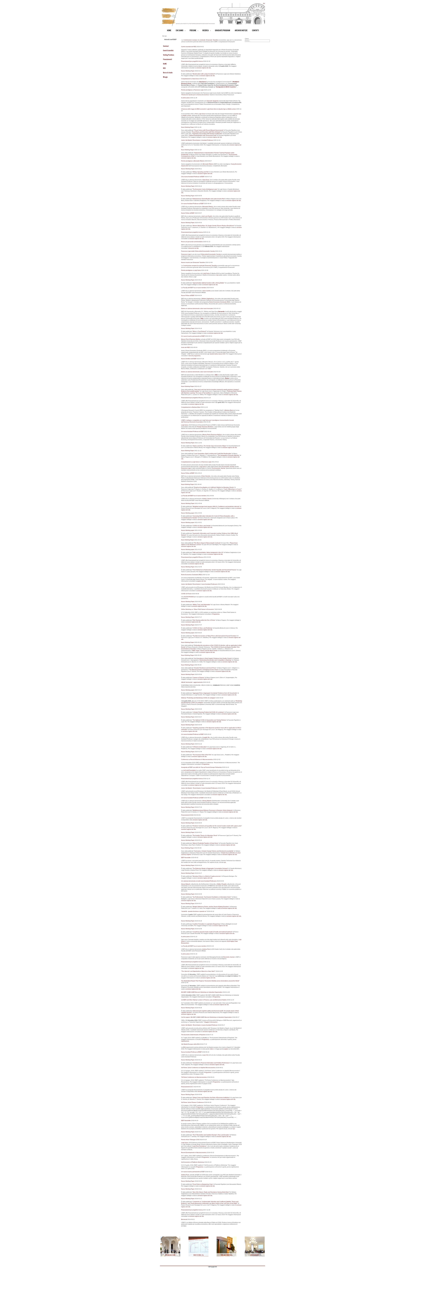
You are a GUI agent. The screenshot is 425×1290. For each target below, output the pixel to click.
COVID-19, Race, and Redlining (202, 628)
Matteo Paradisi (222, 884)
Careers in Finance (198, 677)
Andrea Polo (206, 949)
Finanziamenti (167, 59)
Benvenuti (184, 1219)
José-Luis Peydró (207, 216)
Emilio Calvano (207, 498)
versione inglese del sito (203, 68)
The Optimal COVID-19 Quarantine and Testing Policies (209, 720)
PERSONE (193, 30)
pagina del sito (201, 581)
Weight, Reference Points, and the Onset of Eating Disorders (211, 906)
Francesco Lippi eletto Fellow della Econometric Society (198, 251)
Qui (217, 275)
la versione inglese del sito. (221, 1004)
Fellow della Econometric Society (211, 254)
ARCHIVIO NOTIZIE (241, 30)
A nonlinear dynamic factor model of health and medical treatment (212, 932)
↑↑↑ (260, 1270)
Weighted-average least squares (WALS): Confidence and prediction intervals (216, 506)
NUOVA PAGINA (189, 597)
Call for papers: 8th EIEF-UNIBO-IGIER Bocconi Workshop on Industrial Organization (206, 1017)
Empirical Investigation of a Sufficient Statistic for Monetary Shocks (214, 487)
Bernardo (221, 311)
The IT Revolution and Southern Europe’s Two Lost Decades (211, 1135)
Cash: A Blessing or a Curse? (232, 489)
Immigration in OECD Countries (226, 87)
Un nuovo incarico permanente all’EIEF (193, 336)
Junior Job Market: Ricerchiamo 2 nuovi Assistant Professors (199, 584)
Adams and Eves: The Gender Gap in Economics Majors (209, 446)
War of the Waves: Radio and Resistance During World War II (211, 1192)
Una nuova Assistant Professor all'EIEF (192, 176)
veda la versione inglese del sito (227, 908)
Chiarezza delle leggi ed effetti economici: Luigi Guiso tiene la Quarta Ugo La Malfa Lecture (208, 109)
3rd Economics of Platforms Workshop (192, 1162)
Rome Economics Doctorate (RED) (219, 302)
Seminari (166, 46)
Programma (215, 614)
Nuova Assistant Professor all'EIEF (191, 1052)
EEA (184, 1047)
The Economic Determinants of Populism (193, 1034)
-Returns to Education (200, 747)
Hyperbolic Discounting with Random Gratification (207, 133)
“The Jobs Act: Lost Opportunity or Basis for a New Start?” (198, 971)
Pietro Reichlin (206, 476)
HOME (169, 30)
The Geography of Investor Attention (228, 455)
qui (225, 862)
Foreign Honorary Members (205, 427)
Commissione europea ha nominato (195, 40)
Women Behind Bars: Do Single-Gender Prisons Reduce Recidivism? (213, 225)
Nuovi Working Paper (187, 127)
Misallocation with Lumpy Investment (204, 74)
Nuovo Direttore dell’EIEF (189, 358)
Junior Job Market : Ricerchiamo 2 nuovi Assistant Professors (199, 788)
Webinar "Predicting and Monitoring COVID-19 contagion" (198, 698)
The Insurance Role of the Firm (202, 755)
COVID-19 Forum (186, 593)
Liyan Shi (205, 1055)
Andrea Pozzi (185, 1175)
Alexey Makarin (207, 800)
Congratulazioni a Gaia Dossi (190, 79)
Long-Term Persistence (199, 1146)
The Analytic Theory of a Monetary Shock (205, 835)
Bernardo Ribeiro (208, 164)
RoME (165, 64)
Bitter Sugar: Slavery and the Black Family (204, 650)
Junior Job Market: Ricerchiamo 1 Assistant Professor (197, 140)
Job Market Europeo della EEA (190, 1044)
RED (164, 68)
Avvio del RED (185, 347)
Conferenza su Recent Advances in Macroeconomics (197, 759)
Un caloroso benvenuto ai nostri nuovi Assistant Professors (198, 881)
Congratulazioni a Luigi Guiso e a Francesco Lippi (196, 462)
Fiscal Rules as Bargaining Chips (203, 1184)
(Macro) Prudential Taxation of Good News (205, 843)
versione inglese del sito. (196, 1216)
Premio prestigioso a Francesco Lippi (192, 90)
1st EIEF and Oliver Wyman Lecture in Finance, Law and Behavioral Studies (204, 1000)
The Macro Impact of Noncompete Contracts (207, 543)
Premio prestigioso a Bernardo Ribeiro (192, 161)
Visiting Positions (168, 55)
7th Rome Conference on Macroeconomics (194, 1077)
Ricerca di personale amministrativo (192, 241)
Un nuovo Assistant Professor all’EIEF (192, 203)
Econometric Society (228, 466)
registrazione (185, 1041)
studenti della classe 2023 (217, 354)
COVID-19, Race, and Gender (202, 525)
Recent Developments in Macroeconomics (194, 1152)
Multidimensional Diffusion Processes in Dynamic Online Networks (213, 810)
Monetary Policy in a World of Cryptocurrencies (207, 876)
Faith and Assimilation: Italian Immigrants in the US (208, 552)
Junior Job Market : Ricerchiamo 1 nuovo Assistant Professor (199, 1025)
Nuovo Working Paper (187, 71)
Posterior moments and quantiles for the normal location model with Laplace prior (217, 826)
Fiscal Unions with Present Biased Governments (208, 130)
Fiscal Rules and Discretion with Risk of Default (206, 132)
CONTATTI (255, 30)
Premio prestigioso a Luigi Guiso (191, 270)
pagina (226, 1049)
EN (264, 3)
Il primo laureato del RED (188, 46)
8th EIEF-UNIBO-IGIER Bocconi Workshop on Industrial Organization (201, 992)
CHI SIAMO (179, 30)
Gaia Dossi (202, 82)
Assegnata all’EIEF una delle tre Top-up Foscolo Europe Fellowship (201, 767)
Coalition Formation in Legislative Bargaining (206, 924)
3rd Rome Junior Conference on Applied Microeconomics (198, 1067)
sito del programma (194, 355)
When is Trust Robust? (199, 331)
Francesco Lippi (186, 254)
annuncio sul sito (193, 248)
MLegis (165, 77)
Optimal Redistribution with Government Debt (202, 135)
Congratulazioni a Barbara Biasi (190, 407)
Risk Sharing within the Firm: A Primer (204, 620)
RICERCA (205, 30)
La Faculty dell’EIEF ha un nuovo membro (193, 287)
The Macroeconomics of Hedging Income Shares (204, 669)
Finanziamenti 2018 (187, 815)
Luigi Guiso (206, 273)
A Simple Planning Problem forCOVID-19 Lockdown (208, 712)
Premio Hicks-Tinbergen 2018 (190, 1139)
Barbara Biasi (229, 410)
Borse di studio (168, 73)
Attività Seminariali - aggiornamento (192, 682)
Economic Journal (229, 957)
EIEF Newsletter (186, 857)
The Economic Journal (218, 468)
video (211, 1049)
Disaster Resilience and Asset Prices (205, 668)
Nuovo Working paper (187, 513)
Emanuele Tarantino (212, 40)
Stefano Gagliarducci (208, 298)
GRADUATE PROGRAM (222, 30)
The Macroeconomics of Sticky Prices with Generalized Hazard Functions (215, 636)
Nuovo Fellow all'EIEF (187, 213)
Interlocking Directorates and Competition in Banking (215, 660)
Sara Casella (206, 291)
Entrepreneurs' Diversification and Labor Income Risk (209, 199)
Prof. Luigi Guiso (200, 114)
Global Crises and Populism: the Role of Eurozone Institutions (211, 1097)
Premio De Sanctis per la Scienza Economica (195, 95)
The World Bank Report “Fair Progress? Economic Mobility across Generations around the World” (210, 981)
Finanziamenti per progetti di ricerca (192, 61)
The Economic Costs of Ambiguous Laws (205, 189)
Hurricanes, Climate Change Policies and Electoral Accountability (213, 851)
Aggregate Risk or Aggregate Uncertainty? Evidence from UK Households (215, 693)
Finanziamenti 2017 (187, 1087)
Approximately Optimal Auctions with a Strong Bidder (208, 283)
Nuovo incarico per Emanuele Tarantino (193, 262)
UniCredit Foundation (189, 770)
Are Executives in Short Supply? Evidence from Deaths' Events (213, 658)
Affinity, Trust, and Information (201, 604)
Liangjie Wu (206, 737)
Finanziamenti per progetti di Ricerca (192, 397)
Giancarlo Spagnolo (213, 101)
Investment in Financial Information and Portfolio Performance (211, 1063)
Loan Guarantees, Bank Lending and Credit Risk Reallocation (212, 453)
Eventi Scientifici (168, 50)
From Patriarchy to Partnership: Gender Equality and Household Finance (214, 570)
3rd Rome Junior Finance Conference (192, 1102)
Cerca (247, 38)
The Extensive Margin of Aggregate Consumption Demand (210, 868)
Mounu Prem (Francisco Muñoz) (190, 339)
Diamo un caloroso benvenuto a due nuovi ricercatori (197, 308)
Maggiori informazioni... (211, 1022)
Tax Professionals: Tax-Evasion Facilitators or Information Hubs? (212, 897)
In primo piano (185, 98)
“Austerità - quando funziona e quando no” (194, 911)
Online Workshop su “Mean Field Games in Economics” (197, 609)
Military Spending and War (201, 172)
